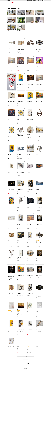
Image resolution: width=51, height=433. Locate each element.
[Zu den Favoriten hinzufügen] (15, 38)
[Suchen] (15, 2)
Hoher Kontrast (41, 0)
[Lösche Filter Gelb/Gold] (11, 36)
